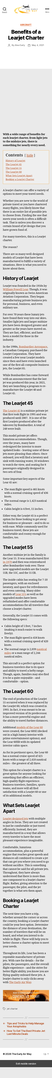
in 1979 (7, 562)
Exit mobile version (26, 1063)
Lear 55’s (20, 594)
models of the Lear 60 (30, 727)
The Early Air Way (20, 982)
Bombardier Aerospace (33, 346)
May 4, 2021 (38, 45)
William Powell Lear (15, 289)
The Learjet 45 (11, 410)
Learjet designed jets (15, 818)
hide (30, 155)
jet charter (12, 1008)
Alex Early (20, 45)
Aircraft (25, 24)
